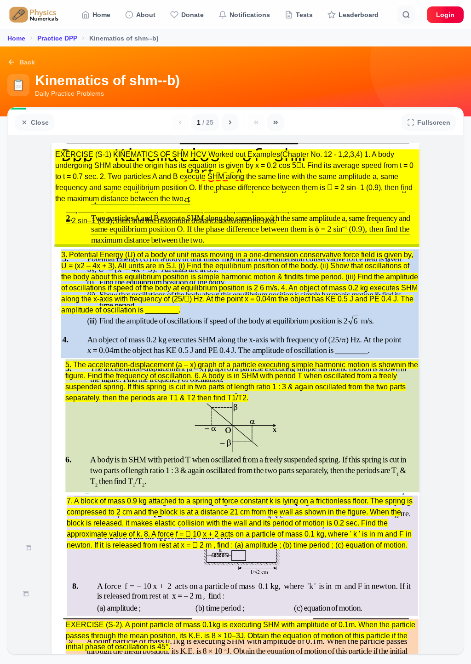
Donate (192, 14)
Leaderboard (359, 14)
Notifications (250, 14)
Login (445, 14)
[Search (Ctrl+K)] (406, 15)
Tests (304, 14)
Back (27, 62)
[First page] (256, 122)
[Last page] (275, 122)
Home (101, 14)
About (145, 14)
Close (40, 122)
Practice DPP (57, 38)
